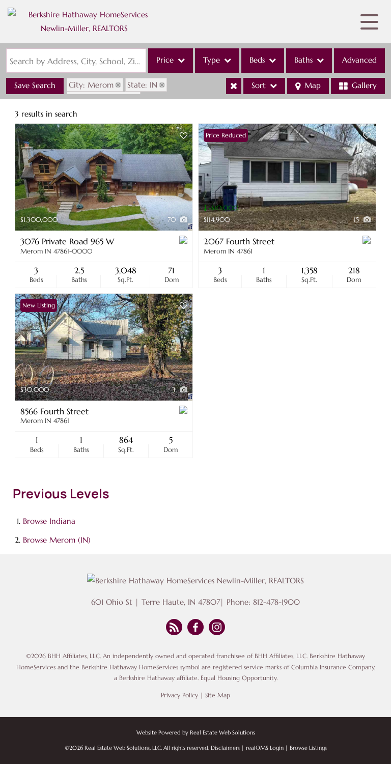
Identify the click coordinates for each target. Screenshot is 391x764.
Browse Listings (308, 747)
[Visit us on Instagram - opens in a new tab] (216, 628)
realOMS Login (265, 747)
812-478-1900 (276, 602)
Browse (49, 521)
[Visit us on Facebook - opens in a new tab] (195, 628)
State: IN (142, 85)
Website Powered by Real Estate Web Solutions (195, 732)
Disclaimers (225, 747)
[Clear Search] (233, 86)
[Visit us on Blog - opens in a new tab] (174, 628)
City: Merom (91, 85)
